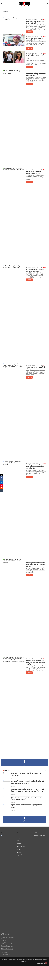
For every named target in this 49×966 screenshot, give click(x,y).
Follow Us (21, 833)
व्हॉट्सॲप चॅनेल (20, 855)
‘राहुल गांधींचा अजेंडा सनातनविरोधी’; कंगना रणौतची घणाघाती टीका (26, 774)
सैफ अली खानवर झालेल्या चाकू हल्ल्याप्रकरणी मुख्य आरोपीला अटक (34, 173)
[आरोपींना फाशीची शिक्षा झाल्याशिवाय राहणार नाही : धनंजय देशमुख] (13, 40)
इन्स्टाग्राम (19, 852)
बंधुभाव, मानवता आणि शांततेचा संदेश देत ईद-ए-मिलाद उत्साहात (26, 806)
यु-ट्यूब (18, 849)
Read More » (29, 31)
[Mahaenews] (24, 4)
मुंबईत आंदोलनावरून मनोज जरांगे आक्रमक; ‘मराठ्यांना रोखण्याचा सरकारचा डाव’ (26, 798)
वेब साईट (18, 838)
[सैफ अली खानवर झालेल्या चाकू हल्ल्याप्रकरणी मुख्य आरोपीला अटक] (13, 216)
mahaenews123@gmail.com (39, 835)
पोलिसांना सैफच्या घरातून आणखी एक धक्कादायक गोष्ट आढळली (35, 270)
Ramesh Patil (29, 19)
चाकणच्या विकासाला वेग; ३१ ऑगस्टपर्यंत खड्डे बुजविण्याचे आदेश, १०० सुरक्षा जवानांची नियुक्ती (27, 782)
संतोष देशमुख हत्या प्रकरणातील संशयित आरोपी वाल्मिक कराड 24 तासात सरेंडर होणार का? (35, 565)
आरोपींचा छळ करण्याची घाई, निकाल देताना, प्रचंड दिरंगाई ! (35, 22)
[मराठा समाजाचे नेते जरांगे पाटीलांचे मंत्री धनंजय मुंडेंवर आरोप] (13, 411)
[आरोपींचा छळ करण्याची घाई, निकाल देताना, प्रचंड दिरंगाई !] (13, 23)
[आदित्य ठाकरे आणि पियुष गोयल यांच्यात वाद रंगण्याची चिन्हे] (13, 118)
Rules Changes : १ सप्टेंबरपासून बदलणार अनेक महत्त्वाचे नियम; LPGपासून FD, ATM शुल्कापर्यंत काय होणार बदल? (27, 790)
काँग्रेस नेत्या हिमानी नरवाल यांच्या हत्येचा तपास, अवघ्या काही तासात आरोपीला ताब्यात (35, 57)
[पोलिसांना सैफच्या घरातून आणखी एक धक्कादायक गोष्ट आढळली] (13, 313)
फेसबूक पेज (19, 844)
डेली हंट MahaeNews (21, 846)
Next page (42, 757)
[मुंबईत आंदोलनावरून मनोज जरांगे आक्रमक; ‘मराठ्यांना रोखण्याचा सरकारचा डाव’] (6, 798)
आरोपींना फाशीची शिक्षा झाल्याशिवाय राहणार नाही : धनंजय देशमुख (35, 39)
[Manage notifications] (46, 963)
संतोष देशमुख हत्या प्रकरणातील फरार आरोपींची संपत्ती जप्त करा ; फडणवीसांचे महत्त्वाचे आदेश (35, 662)
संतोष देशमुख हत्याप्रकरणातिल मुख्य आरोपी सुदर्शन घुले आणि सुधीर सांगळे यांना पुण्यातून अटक (35, 467)
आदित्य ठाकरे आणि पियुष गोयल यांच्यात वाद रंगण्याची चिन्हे (35, 75)
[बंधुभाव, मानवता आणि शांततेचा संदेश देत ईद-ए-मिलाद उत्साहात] (6, 806)
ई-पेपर (18, 841)
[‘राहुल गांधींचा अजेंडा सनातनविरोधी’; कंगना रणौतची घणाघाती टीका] (6, 774)
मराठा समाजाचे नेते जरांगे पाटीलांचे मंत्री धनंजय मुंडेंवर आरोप (35, 368)
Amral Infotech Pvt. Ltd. (24, 961)
